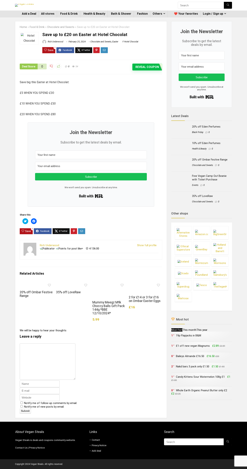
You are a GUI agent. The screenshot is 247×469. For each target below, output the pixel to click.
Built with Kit (91, 196)
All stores (47, 13)
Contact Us (21, 447)
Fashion (142, 13)
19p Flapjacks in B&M (188, 335)
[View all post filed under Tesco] (201, 285)
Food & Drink (69, 13)
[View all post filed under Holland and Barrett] (220, 248)
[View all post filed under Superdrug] (183, 285)
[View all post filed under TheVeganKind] (220, 285)
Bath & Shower (121, 13)
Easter (115, 41)
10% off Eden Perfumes (206, 143)
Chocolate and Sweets (60, 27)
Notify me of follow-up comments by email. (50, 403)
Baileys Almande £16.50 (190, 356)
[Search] (228, 5)
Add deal (96, 450)
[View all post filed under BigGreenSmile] (220, 232)
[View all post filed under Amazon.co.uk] (201, 232)
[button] (29, 38)
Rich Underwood (55, 41)
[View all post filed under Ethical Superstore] (183, 248)
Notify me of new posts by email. (44, 406)
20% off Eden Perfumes (206, 126)
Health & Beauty (94, 13)
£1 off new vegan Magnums (193, 345)
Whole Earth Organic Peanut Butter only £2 (201, 390)
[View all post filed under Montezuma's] (201, 261)
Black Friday (197, 132)
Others (157, 13)
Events (195, 185)
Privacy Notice (37, 447)
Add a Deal (29, 13)
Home (23, 27)
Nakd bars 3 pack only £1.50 (192, 366)
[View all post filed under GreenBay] (201, 248)
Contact (96, 440)
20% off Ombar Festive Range (209, 159)
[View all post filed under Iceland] (183, 261)
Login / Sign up (213, 13)
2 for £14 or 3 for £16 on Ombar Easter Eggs (145, 299)
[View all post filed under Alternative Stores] (183, 232)
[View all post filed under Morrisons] (220, 261)
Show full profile (147, 245)
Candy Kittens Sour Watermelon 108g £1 (200, 376)
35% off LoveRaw (68, 292)
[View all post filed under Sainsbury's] (220, 273)
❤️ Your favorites (186, 13)
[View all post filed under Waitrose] (183, 297)
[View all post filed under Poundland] (201, 273)
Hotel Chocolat (131, 41)
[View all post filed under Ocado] (183, 273)
